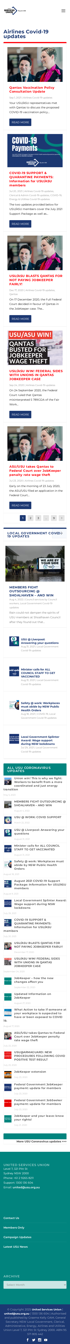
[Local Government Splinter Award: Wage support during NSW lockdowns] (14, 739)
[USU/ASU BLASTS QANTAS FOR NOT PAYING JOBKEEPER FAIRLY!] (35, 253)
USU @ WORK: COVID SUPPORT (37, 817)
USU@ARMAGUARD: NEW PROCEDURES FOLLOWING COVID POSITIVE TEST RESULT (39, 1055)
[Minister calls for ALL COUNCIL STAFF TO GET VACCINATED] (14, 671)
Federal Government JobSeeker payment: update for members (38, 1102)
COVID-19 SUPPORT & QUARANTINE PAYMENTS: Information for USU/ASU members (31, 179)
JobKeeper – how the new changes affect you (34, 980)
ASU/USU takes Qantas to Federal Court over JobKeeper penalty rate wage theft (35, 471)
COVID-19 (55, 195)
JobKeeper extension (30, 1071)
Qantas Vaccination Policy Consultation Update (32, 90)
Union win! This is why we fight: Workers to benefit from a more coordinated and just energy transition (33, 784)
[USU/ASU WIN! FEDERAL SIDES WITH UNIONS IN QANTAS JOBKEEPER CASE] (35, 348)
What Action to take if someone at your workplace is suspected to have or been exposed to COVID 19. (35, 1015)
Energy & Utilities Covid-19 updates (29, 199)
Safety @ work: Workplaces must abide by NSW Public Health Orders (40, 706)
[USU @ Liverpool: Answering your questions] (14, 641)
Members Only (14, 1227)
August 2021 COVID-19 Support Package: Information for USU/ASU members (40, 884)
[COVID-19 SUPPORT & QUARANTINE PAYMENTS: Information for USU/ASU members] (35, 150)
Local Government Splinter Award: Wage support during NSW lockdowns (40, 740)
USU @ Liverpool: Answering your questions (40, 641)
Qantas (13, 294)
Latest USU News (16, 1246)
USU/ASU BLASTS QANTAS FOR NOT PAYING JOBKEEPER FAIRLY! (36, 280)
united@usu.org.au (26, 1187)
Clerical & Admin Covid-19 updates (29, 195)
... (46, 518)
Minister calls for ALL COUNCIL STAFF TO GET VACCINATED (38, 673)
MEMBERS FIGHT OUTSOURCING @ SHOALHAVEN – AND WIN (31, 591)
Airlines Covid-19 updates (37, 97)
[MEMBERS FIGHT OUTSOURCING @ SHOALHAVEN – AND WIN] (35, 563)
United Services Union (46, 1309)
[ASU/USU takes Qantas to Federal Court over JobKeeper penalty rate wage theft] (35, 443)
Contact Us (11, 1218)
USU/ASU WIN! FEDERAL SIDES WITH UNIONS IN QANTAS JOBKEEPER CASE (36, 375)
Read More (20, 122)
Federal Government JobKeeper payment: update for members (38, 1086)
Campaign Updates (17, 1237)
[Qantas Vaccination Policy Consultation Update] (35, 64)
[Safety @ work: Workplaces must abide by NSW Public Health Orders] (14, 705)
